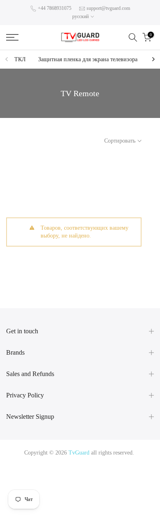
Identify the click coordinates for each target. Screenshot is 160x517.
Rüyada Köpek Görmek (122, 492)
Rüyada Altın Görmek (103, 472)
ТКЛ (20, 59)
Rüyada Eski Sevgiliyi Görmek (46, 502)
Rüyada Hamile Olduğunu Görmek (90, 482)
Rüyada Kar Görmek (108, 502)
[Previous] (7, 59)
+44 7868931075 (54, 8)
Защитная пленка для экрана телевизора (87, 59)
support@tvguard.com (108, 8)
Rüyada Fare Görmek (69, 492)
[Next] (153, 59)
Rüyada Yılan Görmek (50, 472)
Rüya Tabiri (25, 462)
